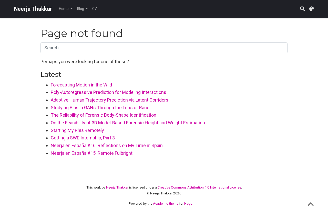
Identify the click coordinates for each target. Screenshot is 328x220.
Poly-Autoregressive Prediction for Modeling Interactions (108, 92)
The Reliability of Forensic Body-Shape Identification (103, 115)
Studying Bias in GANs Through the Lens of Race (100, 107)
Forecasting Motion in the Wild (81, 84)
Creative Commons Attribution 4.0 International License (199, 187)
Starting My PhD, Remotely (77, 130)
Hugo (188, 203)
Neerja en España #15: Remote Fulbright (91, 153)
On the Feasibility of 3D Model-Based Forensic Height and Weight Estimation (128, 122)
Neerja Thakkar (33, 9)
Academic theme (165, 203)
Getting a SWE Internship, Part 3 (83, 137)
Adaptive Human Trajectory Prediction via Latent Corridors (109, 100)
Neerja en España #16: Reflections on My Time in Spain (107, 145)
